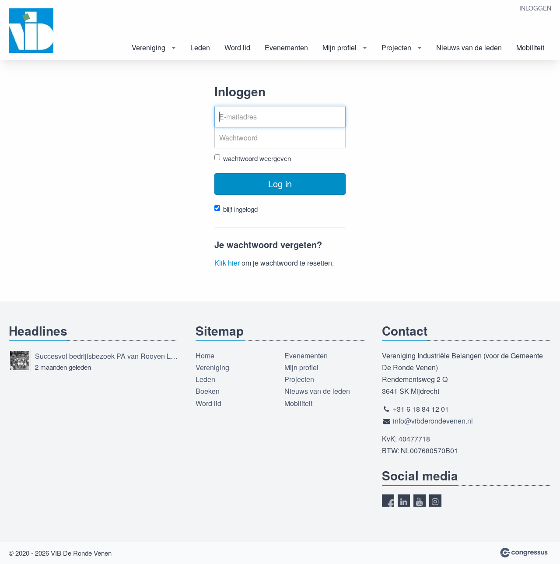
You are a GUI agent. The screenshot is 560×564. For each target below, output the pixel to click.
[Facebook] (388, 500)
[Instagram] (435, 500)
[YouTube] (419, 500)
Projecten (396, 47)
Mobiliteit (530, 47)
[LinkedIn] (404, 500)
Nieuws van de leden (469, 47)
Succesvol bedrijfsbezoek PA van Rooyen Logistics (106, 356)
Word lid (237, 47)
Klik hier (227, 263)
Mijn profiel (339, 47)
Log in (280, 183)
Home (205, 355)
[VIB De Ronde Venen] (44, 30)
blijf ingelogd (240, 209)
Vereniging (148, 47)
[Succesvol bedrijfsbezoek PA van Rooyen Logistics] (20, 360)
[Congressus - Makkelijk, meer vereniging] (524, 552)
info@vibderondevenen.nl (433, 421)
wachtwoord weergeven (257, 158)
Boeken (208, 391)
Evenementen (286, 47)
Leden (200, 47)
